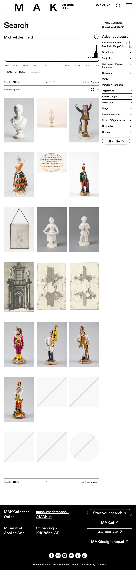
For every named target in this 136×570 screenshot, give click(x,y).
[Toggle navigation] (129, 6)
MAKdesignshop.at (107, 541)
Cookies (102, 564)
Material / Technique (112, 84)
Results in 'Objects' (114, 42)
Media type (107, 102)
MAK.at (107, 522)
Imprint (75, 564)
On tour (106, 132)
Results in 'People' (113, 46)
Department (108, 52)
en (103, 5)
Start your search (107, 513)
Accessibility (88, 564)
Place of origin (109, 96)
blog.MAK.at (107, 532)
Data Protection (61, 564)
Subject (106, 58)
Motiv (105, 78)
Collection (107, 73)
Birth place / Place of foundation (112, 65)
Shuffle (113, 141)
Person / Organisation (113, 120)
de (97, 5)
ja (108, 5)
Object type (108, 90)
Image (105, 108)
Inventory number (111, 114)
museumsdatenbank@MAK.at (52, 514)
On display (107, 126)
